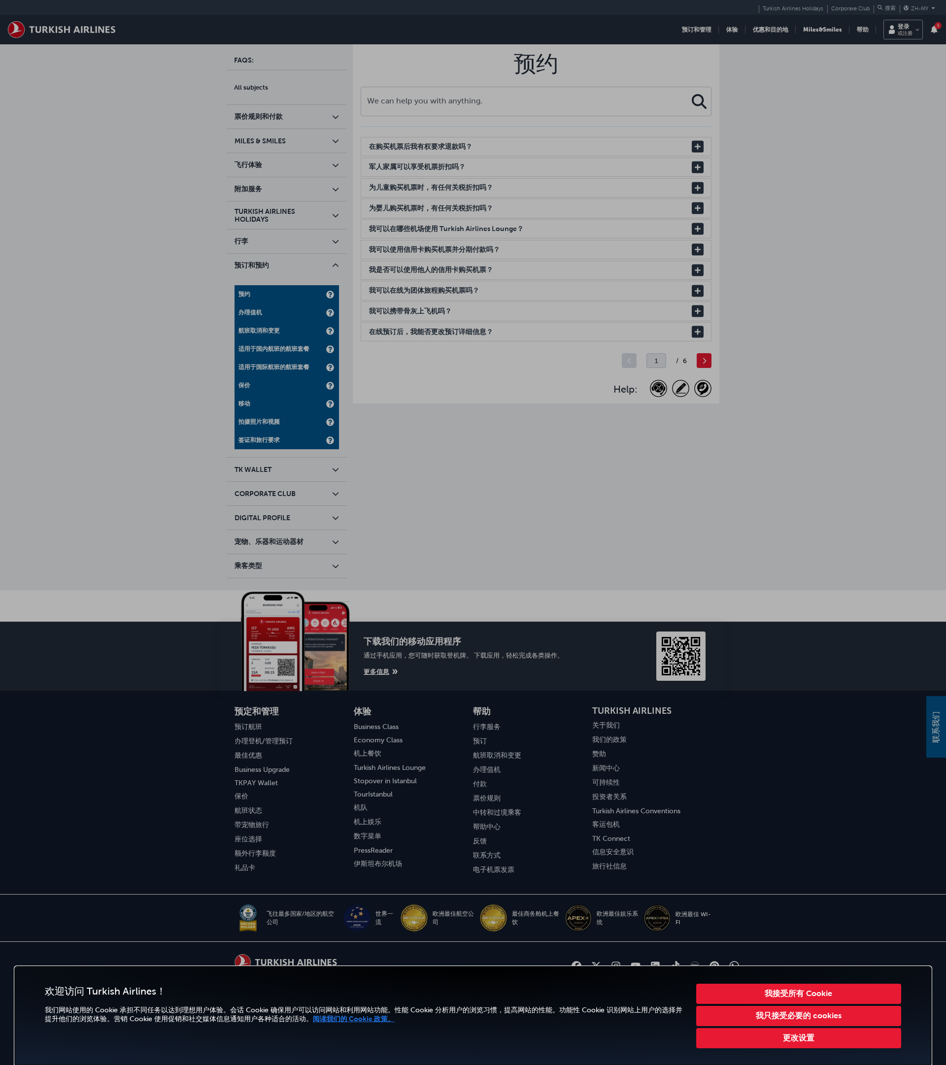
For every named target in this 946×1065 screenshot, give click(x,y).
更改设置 (798, 1037)
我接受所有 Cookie (798, 993)
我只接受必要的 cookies (799, 1015)
